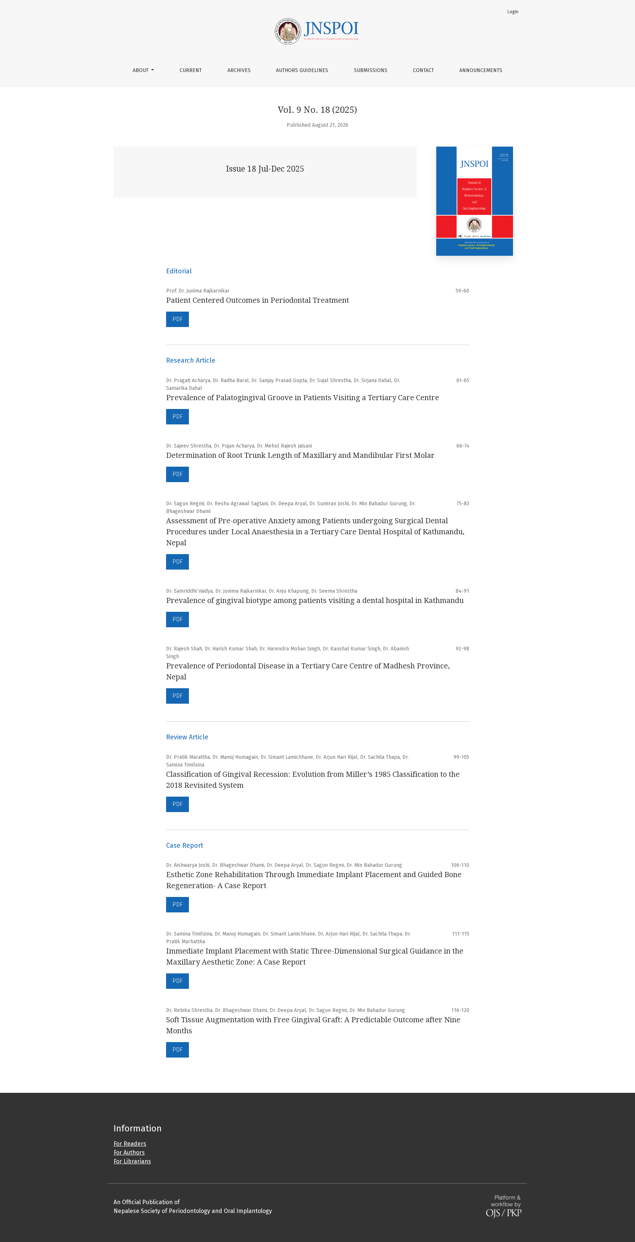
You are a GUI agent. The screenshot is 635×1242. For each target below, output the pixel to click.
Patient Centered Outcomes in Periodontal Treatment (257, 300)
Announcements (480, 70)
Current (191, 70)
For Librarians (132, 1161)
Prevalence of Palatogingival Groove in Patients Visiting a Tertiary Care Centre (302, 397)
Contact (423, 70)
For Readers (130, 1143)
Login (513, 11)
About (141, 70)
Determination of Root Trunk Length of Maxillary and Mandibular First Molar (300, 455)
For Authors (129, 1152)
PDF (177, 319)
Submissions (370, 70)
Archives (239, 70)
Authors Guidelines (302, 70)
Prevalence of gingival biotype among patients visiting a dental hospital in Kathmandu (315, 600)
